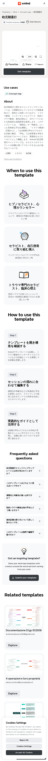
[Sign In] (44, 3)
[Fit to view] (40, 56)
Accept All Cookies (24, 752)
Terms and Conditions (13, 159)
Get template (24, 72)
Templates (6, 12)
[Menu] (3, 3)
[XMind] (24, 3)
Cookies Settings (24, 746)
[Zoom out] (36, 56)
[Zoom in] (22, 56)
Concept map (25, 12)
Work (15, 12)
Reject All (24, 740)
